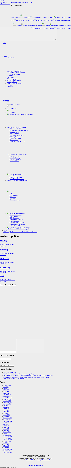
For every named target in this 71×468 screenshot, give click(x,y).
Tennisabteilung (14, 221)
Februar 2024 (7, 432)
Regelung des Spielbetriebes (18, 224)
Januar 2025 (6, 415)
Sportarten (6, 100)
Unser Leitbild (11, 77)
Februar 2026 (7, 394)
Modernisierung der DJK (14, 71)
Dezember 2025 (7, 397)
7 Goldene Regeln (15, 225)
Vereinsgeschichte (12, 82)
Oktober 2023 (7, 438)
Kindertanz (13, 197)
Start (4, 43)
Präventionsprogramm (13, 79)
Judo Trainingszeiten (16, 177)
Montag (3, 241)
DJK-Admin (11, 244)
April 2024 (6, 429)
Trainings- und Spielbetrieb (17, 222)
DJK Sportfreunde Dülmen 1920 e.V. (21, 2)
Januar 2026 (6, 396)
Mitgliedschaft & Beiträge (14, 80)
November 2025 (7, 399)
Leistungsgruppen (15, 200)
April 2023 (6, 444)
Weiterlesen (3, 246)
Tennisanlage (14, 216)
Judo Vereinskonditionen (17, 179)
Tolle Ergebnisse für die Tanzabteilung (14, 378)
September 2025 (7, 402)
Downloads (10, 86)
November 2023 (7, 436)
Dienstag (4, 250)
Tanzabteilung (14, 195)
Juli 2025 (5, 405)
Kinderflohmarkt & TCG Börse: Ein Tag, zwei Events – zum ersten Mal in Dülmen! (26, 377)
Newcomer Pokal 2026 (9, 372)
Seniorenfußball (14, 133)
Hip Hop (12, 198)
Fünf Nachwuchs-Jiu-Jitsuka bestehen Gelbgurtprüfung (18, 374)
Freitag (3, 276)
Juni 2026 (6, 388)
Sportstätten (10, 75)
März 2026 (6, 393)
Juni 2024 (6, 425)
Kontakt (5, 230)
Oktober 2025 (7, 401)
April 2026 (6, 391)
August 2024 (7, 422)
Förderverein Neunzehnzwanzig (19, 130)
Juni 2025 (6, 407)
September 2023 (7, 439)
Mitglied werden (14, 218)
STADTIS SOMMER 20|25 (18, 141)
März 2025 (6, 411)
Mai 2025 (6, 408)
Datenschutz (39, 465)
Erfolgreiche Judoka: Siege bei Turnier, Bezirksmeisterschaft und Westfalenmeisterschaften (28, 375)
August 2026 (7, 385)
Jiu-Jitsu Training (15, 158)
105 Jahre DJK (11, 57)
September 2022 (7, 452)
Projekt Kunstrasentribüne (17, 72)
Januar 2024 (6, 433)
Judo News (13, 176)
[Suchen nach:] (8, 352)
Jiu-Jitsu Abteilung (15, 156)
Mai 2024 (6, 427)
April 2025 (6, 410)
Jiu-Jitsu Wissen (14, 161)
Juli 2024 (5, 424)
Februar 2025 (7, 413)
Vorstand (9, 85)
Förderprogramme (15, 74)
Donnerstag (5, 267)
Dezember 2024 (7, 416)
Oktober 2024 (7, 419)
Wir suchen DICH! (15, 129)
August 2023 (7, 441)
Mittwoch (4, 258)
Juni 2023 (6, 443)
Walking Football (15, 136)
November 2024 (7, 418)
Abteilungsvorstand (15, 138)
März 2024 (6, 430)
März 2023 (6, 446)
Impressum (31, 465)
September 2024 (7, 421)
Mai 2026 (6, 390)
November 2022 (7, 449)
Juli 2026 (5, 387)
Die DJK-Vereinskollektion (14, 83)
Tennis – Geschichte (15, 215)
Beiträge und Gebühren (16, 219)
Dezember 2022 (7, 447)
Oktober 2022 (7, 450)
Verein (5, 56)
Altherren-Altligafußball (17, 135)
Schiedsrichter (14, 140)
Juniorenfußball (14, 132)
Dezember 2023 (7, 435)
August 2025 (7, 404)
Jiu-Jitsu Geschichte (15, 159)
